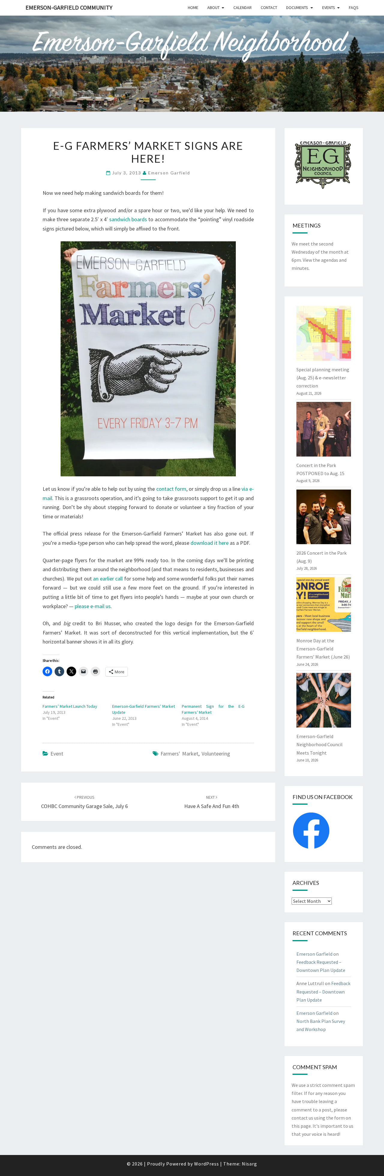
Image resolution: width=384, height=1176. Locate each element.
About (213, 7)
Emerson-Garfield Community (69, 7)
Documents (297, 7)
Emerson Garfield (169, 172)
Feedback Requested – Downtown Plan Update (323, 991)
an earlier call (108, 578)
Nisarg (249, 1164)
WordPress (206, 1164)
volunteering (216, 753)
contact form (171, 488)
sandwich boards (128, 219)
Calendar (242, 7)
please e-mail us (93, 606)
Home (193, 7)
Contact (269, 7)
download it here (209, 542)
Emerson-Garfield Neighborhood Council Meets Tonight (319, 744)
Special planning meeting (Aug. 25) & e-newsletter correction (322, 377)
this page (301, 1126)
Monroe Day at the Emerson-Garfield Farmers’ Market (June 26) (323, 649)
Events (328, 7)
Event (56, 753)
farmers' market (179, 753)
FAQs (353, 7)
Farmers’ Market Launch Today (70, 706)
